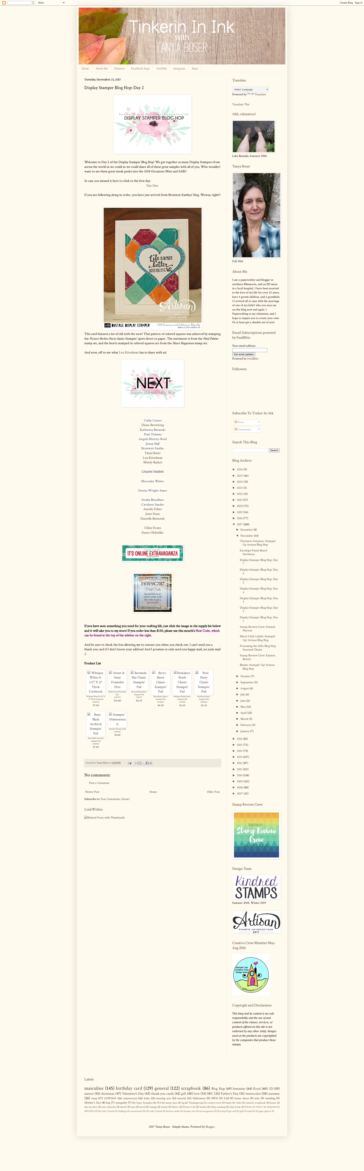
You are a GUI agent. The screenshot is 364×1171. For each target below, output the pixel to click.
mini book (235, 1107)
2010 (240, 775)
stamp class (171, 1103)
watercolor (253, 1093)
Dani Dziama (152, 434)
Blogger (210, 1127)
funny (228, 1103)
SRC (210, 1093)
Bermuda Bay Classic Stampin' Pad (139, 693)
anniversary (130, 1098)
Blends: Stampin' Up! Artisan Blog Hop (257, 667)
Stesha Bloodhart (152, 500)
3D (271, 1088)
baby (147, 1098)
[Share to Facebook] (147, 763)
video (239, 1103)
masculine (94, 1088)
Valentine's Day (133, 1093)
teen (133, 1107)
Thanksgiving (196, 1103)
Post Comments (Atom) (115, 799)
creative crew (214, 1103)
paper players (265, 1111)
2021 (240, 500)
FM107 (259, 1106)
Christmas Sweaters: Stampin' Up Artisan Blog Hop (258, 543)
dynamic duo (189, 1111)
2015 (240, 745)
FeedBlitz (252, 359)
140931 (95, 744)
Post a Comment (99, 783)
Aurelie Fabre (152, 509)
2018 (240, 518)
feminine (239, 1088)
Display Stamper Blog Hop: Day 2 (259, 609)
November (247, 536)
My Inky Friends (106, 1111)
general (162, 1088)
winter (164, 1107)
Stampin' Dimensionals (117, 729)
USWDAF (110, 1098)
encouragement (206, 1111)
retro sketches (108, 1107)
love (197, 1093)
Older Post (213, 792)
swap (94, 1098)
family (203, 1107)
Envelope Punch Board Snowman (253, 552)
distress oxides (173, 1111)
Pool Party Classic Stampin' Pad (203, 698)
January (245, 731)
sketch (123, 1107)
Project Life (189, 1107)
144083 (160, 702)
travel (142, 1107)
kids (257, 1098)
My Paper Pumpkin (142, 1103)
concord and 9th (138, 1111)
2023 (240, 488)
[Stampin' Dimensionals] (117, 724)
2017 (240, 524)
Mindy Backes (152, 462)
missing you (163, 1098)
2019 (240, 512)
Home (85, 68)
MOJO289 (272, 1106)
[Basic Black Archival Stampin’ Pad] (95, 733)
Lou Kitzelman (129, 352)
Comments (244, 430)
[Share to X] (143, 763)
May (243, 707)
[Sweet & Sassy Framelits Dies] (117, 687)
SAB (226, 1098)
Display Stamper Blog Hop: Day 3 (259, 600)
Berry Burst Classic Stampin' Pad (161, 698)
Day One (152, 185)
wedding (270, 1098)
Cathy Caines (153, 420)
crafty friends (155, 1111)
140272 (96, 702)
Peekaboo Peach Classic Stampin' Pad (182, 698)
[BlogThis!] (140, 763)
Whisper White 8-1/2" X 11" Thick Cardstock (95, 698)
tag (182, 1103)
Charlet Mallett (153, 472)
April (243, 713)
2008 (240, 788)
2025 (240, 476)
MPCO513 (89, 1111)
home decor (242, 1098)
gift (183, 1093)
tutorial (181, 1098)
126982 (204, 702)
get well (232, 1111)
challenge (122, 1111)
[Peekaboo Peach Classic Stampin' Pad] (182, 691)
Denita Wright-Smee (152, 490)
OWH (214, 1098)
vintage (153, 1107)
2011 (240, 769)
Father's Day (229, 1093)
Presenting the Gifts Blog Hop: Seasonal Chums (258, 648)
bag (108, 1103)
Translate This (240, 104)
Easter (273, 1103)
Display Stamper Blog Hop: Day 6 (259, 571)
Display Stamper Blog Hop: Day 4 (259, 590)
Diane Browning (152, 425)
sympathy (121, 1103)
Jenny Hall (152, 444)
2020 (240, 506)
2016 (240, 739)
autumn (274, 1093)
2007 (240, 794)
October (245, 676)
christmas (108, 1093)
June (243, 701)
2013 (240, 757)
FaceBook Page (140, 68)
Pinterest (119, 68)
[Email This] (136, 763)
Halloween (199, 1098)
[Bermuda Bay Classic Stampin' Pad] (138, 687)
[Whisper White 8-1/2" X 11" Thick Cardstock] (95, 691)
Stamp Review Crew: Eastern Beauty (257, 657)
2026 (240, 469)
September (247, 682)
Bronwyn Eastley (152, 448)
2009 (240, 781)
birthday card (129, 1088)
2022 (240, 494)
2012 (240, 763)
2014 (240, 751)
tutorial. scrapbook (256, 1103)
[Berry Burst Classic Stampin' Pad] (160, 691)
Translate (260, 94)
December (246, 530)
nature (89, 1093)
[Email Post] (129, 763)
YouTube (161, 68)
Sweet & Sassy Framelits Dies (117, 693)
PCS (159, 1103)
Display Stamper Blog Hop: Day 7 (259, 562)
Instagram (179, 68)
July (243, 695)
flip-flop (221, 1111)
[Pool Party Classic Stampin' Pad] (203, 691)
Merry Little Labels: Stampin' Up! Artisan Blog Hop (257, 638)
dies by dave (90, 1107)
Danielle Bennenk (152, 518)
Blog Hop (218, 1088)
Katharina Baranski (153, 430)
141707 (117, 697)
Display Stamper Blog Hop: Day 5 (259, 581)
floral (257, 1088)
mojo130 (251, 1111)
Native (175, 1107)
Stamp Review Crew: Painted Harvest (257, 628)
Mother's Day (92, 1103)
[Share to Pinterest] (151, 763)
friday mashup (217, 1107)
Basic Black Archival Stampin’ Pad (95, 739)
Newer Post (92, 792)
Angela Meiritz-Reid (153, 439)
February (246, 725)
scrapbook (191, 1088)
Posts (240, 422)
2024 (240, 482)
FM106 (248, 1106)
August (245, 688)
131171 (139, 697)
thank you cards (162, 1093)
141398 (182, 702)
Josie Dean (152, 514)
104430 (117, 731)
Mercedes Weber (152, 481)
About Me (102, 68)
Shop (195, 68)
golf (241, 1111)
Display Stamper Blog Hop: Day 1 (259, 619)
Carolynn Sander (152, 504)
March (244, 719)
